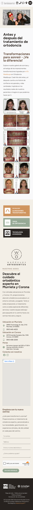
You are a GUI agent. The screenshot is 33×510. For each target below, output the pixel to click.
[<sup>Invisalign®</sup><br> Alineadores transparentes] (7, 211)
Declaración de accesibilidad (17, 497)
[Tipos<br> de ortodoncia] (7, 222)
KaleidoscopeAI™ (20, 503)
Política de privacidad (21, 493)
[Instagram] (7, 355)
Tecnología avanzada (17, 233)
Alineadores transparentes (19, 211)
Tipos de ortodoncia (19, 222)
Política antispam (16, 495)
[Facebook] (4, 355)
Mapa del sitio (9, 493)
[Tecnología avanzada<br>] (7, 233)
